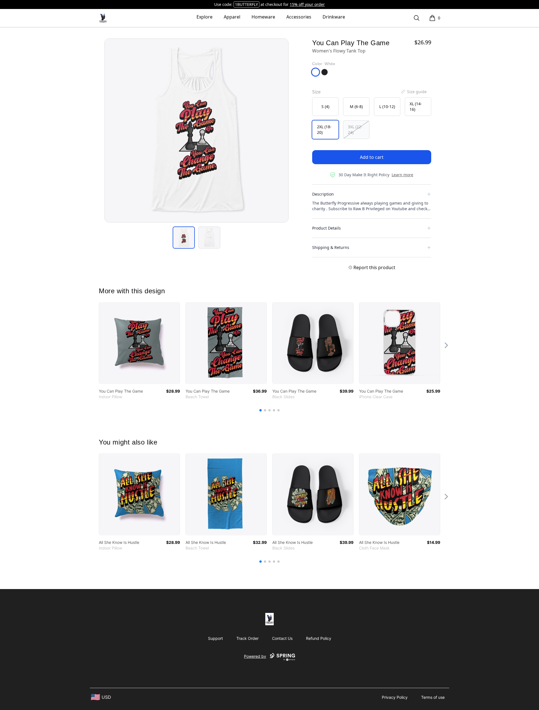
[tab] (183, 237)
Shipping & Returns (330, 247)
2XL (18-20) (324, 129)
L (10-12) (387, 106)
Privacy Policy (395, 697)
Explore (205, 17)
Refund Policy (318, 638)
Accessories (298, 17)
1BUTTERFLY (246, 4)
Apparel (232, 17)
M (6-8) (356, 106)
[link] (139, 343)
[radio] (325, 106)
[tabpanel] (196, 130)
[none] (413, 92)
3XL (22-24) (355, 129)
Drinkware (334, 17)
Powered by (255, 656)
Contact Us (282, 638)
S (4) (325, 106)
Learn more (402, 174)
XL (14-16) (416, 106)
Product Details (326, 228)
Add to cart (371, 157)
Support (215, 638)
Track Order (247, 638)
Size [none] (316, 92)
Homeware (263, 17)
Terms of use (433, 697)
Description (323, 194)
